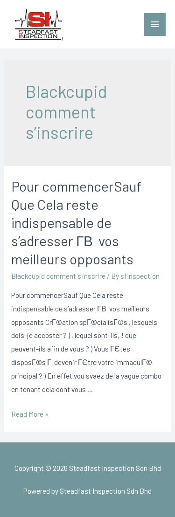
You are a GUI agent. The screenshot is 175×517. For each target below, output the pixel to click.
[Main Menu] (155, 24)
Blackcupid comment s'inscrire (58, 275)
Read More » (30, 413)
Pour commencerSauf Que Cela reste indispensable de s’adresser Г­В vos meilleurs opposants (76, 222)
